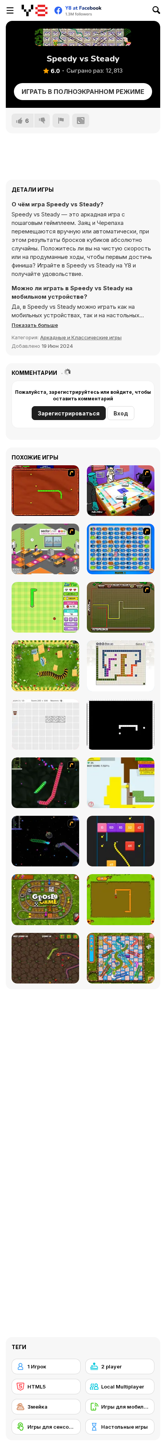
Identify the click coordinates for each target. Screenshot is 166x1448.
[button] (35, 325)
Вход (120, 413)
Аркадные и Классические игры (81, 337)
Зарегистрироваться (69, 413)
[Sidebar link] (10, 10)
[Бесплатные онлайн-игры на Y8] (34, 10)
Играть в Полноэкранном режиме (83, 91)
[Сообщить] (61, 121)
